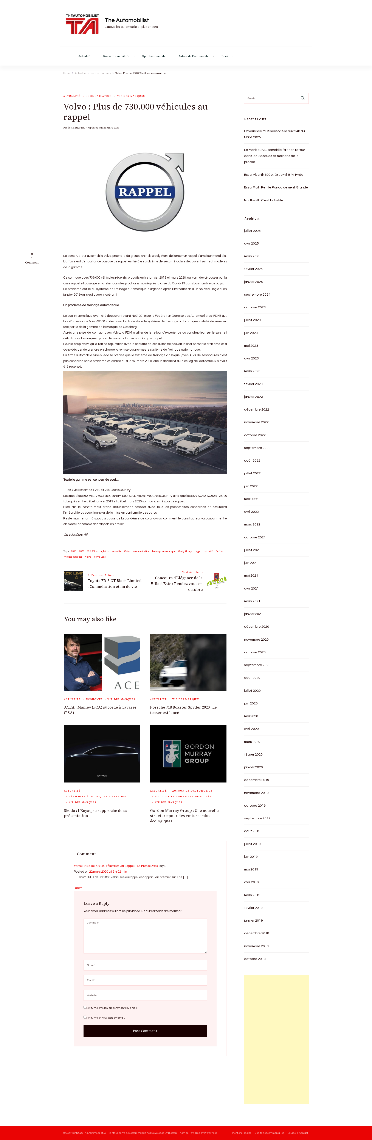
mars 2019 (252, 895)
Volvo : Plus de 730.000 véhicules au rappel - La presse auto (116, 866)
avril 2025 (251, 243)
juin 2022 (251, 486)
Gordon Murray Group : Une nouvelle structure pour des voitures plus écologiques (184, 816)
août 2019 (252, 831)
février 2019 (253, 907)
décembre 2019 (256, 780)
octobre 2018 (255, 959)
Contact (303, 1133)
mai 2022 (251, 499)
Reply (78, 887)
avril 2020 (251, 729)
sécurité (208, 551)
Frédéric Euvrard (74, 127)
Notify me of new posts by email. (105, 1017)
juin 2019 (251, 856)
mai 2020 (251, 716)
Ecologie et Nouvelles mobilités (183, 796)
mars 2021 (252, 601)
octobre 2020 (255, 652)
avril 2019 (251, 882)
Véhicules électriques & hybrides (98, 796)
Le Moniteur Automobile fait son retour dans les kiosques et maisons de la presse (274, 156)
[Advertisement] (276, 1039)
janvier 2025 (253, 282)
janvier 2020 (253, 767)
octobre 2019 (255, 805)
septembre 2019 (257, 818)
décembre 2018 (256, 933)
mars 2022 (252, 524)
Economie (94, 699)
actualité (116, 551)
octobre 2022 (255, 435)
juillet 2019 (252, 844)
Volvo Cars (99, 556)
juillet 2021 (252, 550)
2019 (73, 551)
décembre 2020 (256, 626)
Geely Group (185, 551)
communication (141, 551)
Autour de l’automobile (193, 56)
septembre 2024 (257, 294)
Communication (98, 96)
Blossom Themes (178, 1133)
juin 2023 (251, 333)
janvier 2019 (253, 920)
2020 (81, 551)
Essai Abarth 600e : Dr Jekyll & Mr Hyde (273, 174)
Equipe (292, 1133)
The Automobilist (127, 20)
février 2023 (253, 384)
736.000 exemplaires (98, 551)
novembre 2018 (256, 946)
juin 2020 (251, 703)
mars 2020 (252, 741)
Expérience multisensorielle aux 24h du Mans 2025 (274, 134)
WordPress (210, 1133)
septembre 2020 (257, 665)
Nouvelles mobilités (116, 56)
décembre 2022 (256, 409)
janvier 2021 (253, 614)
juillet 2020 (252, 690)
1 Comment (32, 260)
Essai (225, 56)
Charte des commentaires (269, 1133)
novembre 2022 (256, 422)
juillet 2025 (252, 230)
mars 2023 (252, 371)
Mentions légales (241, 1133)
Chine (127, 551)
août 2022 (252, 460)
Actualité (84, 56)
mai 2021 (251, 575)
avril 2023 (251, 358)
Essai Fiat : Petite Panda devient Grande (276, 187)
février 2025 (253, 269)
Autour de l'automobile (192, 790)
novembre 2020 (256, 639)
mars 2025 (252, 256)
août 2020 (252, 677)
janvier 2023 (253, 396)
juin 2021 (251, 563)
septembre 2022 (257, 448)
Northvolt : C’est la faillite (263, 200)
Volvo (88, 556)
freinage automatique (163, 551)
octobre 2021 (255, 537)
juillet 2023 (252, 320)
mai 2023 (251, 345)
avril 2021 (251, 588)
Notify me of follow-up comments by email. (111, 1008)
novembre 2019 (256, 793)
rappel (198, 551)
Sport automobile (154, 56)
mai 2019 (251, 869)
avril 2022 (251, 511)
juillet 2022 (252, 473)
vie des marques (131, 96)
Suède (219, 551)
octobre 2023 (255, 307)
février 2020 (253, 754)
